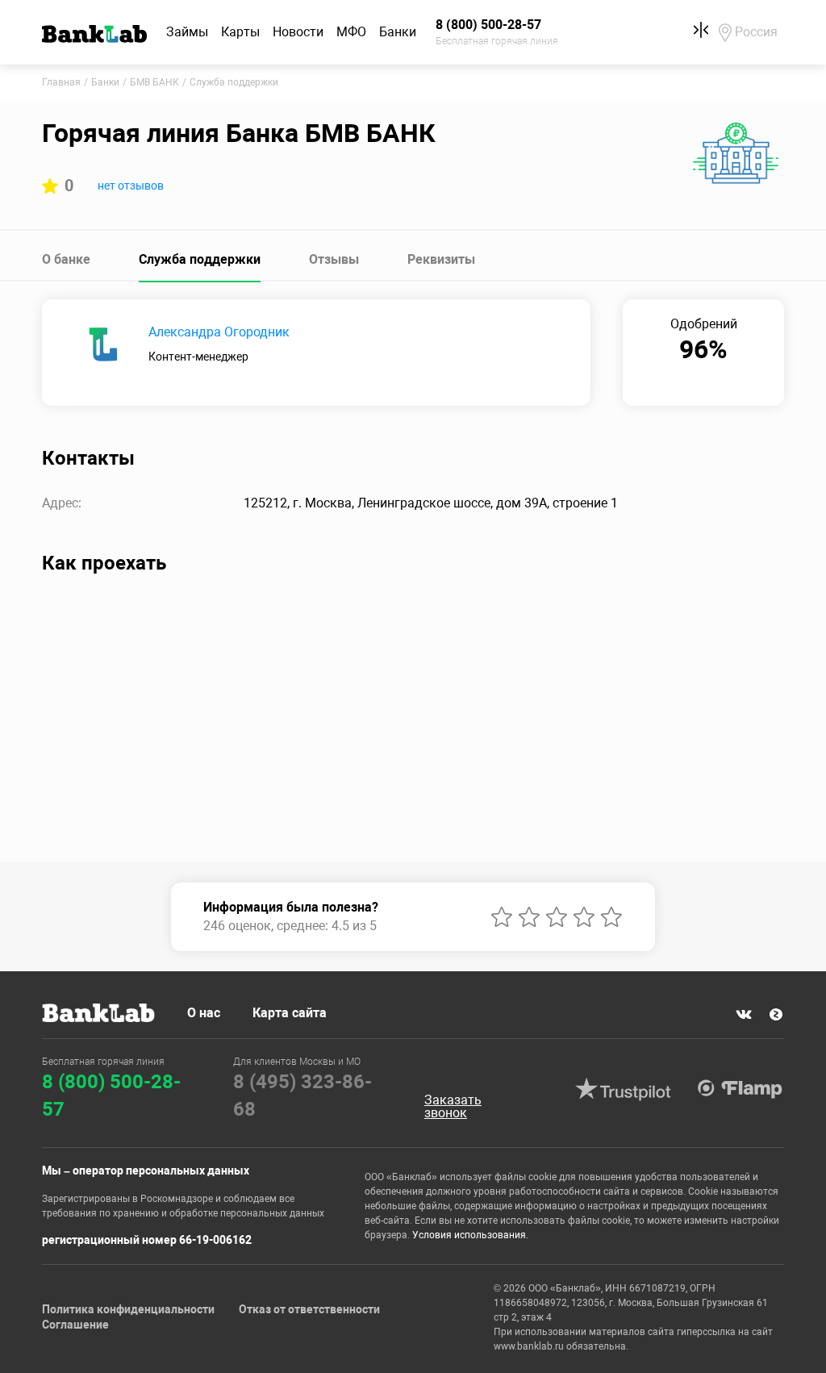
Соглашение (75, 1324)
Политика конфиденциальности (128, 1309)
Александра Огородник (219, 332)
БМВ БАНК (154, 82)
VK (744, 1014)
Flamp (740, 1089)
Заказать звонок (453, 1107)
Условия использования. (470, 1235)
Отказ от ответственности (309, 1309)
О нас (203, 1012)
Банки (397, 32)
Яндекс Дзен (776, 1014)
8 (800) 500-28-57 (111, 1095)
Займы (187, 32)
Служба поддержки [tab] (200, 259)
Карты (240, 32)
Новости (298, 32)
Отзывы (334, 259)
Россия (756, 32)
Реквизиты (441, 259)
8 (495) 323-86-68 (302, 1095)
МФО (351, 32)
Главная (61, 82)
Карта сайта (289, 1012)
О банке (66, 259)
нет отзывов (131, 185)
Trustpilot (623, 1089)
